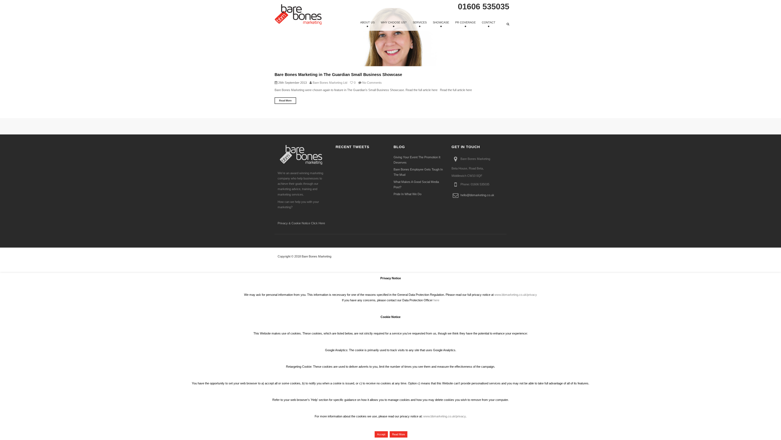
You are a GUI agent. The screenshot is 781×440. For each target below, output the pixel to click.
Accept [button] (381, 434)
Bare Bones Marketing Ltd (330, 82)
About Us (367, 22)
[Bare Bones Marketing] (298, 14)
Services (420, 22)
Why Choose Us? (394, 22)
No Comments (371, 82)
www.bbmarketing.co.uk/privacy (515, 294)
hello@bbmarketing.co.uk (477, 195)
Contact (488, 22)
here (436, 300)
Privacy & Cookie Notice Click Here (301, 223)
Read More (285, 100)
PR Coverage (465, 22)
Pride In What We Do (407, 194)
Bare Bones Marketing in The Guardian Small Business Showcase (338, 74)
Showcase (441, 22)
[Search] (508, 24)
